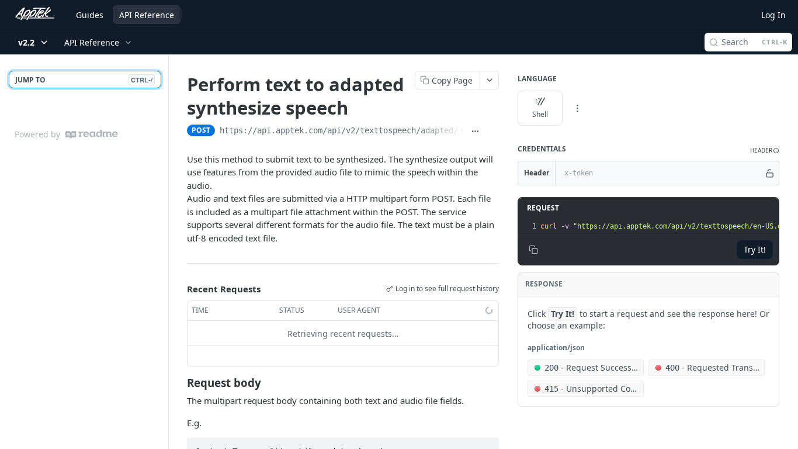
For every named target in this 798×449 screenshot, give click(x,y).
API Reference (146, 14)
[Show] (770, 173)
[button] (764, 150)
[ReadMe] (91, 134)
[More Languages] (577, 108)
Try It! (755, 249)
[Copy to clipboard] (493, 132)
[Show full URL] (475, 132)
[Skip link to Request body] (179, 383)
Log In (773, 14)
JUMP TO (83, 80)
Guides (89, 14)
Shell (540, 114)
